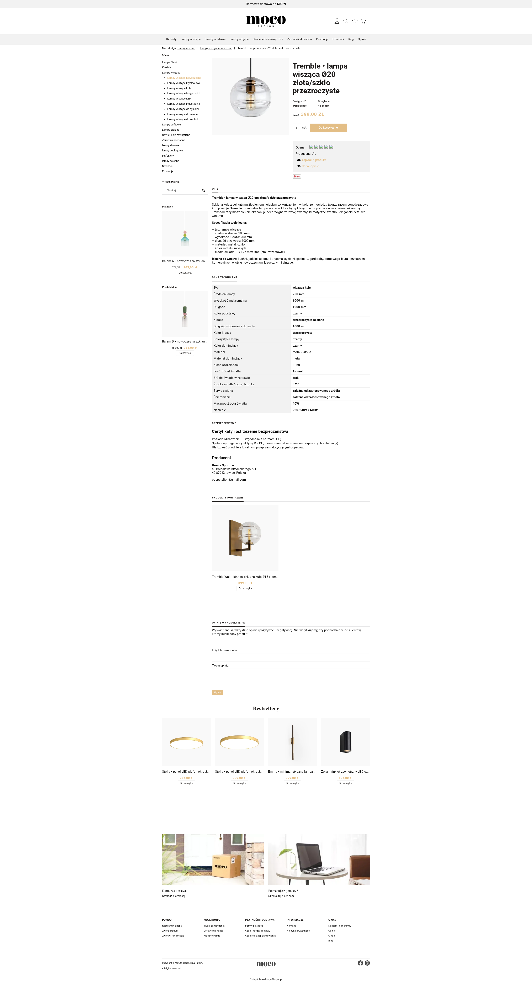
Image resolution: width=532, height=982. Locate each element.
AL (314, 154)
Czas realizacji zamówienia (260, 935)
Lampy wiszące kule (179, 88)
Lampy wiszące (171, 72)
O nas (331, 935)
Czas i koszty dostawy (257, 930)
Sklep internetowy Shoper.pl (266, 979)
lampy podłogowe (172, 150)
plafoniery (168, 155)
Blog (330, 940)
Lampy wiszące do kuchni (182, 119)
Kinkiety (166, 67)
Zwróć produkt (170, 930)
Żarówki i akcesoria (173, 140)
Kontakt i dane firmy (339, 925)
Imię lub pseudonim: (225, 650)
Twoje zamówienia (214, 925)
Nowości (167, 166)
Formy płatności (254, 925)
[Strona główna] (266, 21)
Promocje (167, 171)
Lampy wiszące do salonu (182, 114)
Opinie (331, 930)
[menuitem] (171, 39)
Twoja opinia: (220, 665)
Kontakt (291, 925)
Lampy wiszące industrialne (183, 103)
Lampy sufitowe (171, 124)
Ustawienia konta (213, 930)
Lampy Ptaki (169, 62)
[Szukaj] (203, 190)
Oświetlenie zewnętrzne (176, 134)
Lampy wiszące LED (179, 98)
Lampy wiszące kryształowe (184, 83)
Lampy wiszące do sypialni (183, 108)
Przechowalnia (212, 935)
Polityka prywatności (298, 930)
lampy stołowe (170, 145)
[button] (311, 160)
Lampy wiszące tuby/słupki (183, 93)
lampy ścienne (170, 160)
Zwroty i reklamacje (173, 935)
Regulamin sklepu (172, 925)
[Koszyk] (364, 24)
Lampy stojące (170, 129)
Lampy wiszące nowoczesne (184, 77)
